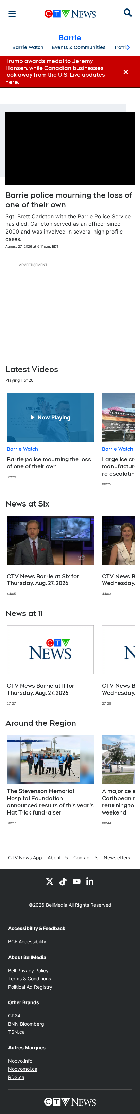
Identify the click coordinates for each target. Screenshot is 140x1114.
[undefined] (50, 436)
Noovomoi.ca (22, 1069)
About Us (58, 857)
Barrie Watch (27, 47)
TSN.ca (16, 1032)
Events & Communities (79, 47)
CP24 (14, 1015)
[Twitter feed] (50, 881)
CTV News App (25, 857)
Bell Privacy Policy (28, 970)
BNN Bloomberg (26, 1024)
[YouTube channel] (77, 881)
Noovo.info (20, 1061)
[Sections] (12, 13)
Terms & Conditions (29, 978)
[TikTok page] (63, 881)
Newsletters (117, 857)
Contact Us (85, 857)
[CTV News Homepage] (70, 14)
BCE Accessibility (27, 941)
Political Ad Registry (30, 987)
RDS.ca (16, 1077)
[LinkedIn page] (90, 881)
